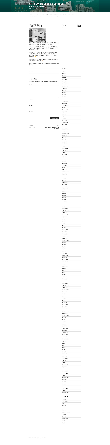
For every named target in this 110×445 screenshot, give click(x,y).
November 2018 (65, 236)
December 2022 (65, 148)
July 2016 (64, 293)
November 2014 (65, 334)
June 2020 (64, 195)
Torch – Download (71, 14)
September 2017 (65, 266)
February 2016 (65, 304)
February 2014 (65, 353)
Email (30, 105)
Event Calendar (50, 16)
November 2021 (65, 167)
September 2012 (65, 377)
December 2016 (65, 283)
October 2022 (64, 152)
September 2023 (65, 133)
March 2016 (64, 302)
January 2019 (64, 231)
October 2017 (64, 263)
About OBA (31, 14)
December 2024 (65, 105)
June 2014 (64, 345)
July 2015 (64, 317)
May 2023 (64, 139)
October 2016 (64, 287)
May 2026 (64, 75)
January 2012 (64, 386)
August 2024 (64, 111)
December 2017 (65, 259)
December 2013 (65, 358)
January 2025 (64, 103)
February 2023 (65, 143)
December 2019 (65, 208)
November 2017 (65, 261)
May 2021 (64, 178)
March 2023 (64, 141)
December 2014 (65, 332)
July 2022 (64, 156)
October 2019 (64, 212)
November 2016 (65, 285)
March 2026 (64, 79)
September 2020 (65, 191)
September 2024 (65, 109)
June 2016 (64, 296)
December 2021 (65, 165)
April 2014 (64, 349)
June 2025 (64, 92)
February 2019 (65, 229)
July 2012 (64, 381)
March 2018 (64, 253)
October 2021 (64, 169)
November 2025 (65, 84)
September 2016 (65, 289)
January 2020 (64, 206)
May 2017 (64, 272)
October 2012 (64, 375)
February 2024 (65, 122)
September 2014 (65, 338)
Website (31, 111)
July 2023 (64, 137)
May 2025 (64, 94)
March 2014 (64, 351)
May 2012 (64, 383)
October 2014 (64, 336)
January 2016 (64, 306)
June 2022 (64, 158)
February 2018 (65, 255)
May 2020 (64, 197)
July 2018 (64, 244)
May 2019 (64, 223)
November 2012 (65, 373)
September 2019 (65, 214)
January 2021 (64, 184)
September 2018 (65, 240)
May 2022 (64, 161)
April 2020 (64, 199)
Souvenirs (57, 16)
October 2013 (64, 362)
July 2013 (64, 368)
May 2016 (64, 298)
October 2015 (64, 313)
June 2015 (64, 319)
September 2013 (65, 364)
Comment (31, 84)
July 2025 (64, 90)
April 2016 (64, 300)
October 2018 (64, 238)
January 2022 (64, 163)
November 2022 (65, 150)
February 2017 (65, 278)
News (63, 407)
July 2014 (64, 343)
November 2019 (65, 210)
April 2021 (64, 180)
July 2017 (64, 268)
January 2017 (64, 281)
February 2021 (65, 182)
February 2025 (65, 101)
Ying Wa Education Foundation (52, 14)
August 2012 (64, 379)
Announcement (65, 399)
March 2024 (64, 120)
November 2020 (65, 186)
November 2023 (65, 129)
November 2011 (65, 388)
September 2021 (65, 171)
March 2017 (64, 276)
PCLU (38, 24)
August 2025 (64, 88)
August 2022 (64, 154)
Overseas (64, 409)
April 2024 (64, 118)
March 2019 (64, 227)
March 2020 (64, 201)
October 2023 (64, 131)
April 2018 (64, 251)
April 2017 (64, 274)
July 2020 (64, 193)
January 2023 (64, 146)
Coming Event (64, 401)
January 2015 (64, 330)
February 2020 (65, 203)
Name (30, 99)
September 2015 (65, 315)
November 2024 (65, 107)
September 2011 (65, 392)
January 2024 (64, 124)
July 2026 (64, 71)
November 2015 (65, 311)
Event (63, 403)
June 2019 (64, 221)
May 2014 (64, 347)
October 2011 (64, 390)
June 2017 (64, 270)
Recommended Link (66, 412)
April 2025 (64, 96)
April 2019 (64, 225)
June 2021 (64, 176)
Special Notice (65, 418)
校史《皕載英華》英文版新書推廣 (35, 16)
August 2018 (64, 242)
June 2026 (64, 73)
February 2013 (65, 371)
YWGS (63, 422)
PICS (44, 16)
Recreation (64, 414)
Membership (63, 14)
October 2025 (64, 86)
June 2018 (64, 246)
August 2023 (64, 135)
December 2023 (65, 126)
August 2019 (64, 216)
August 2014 (64, 341)
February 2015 (65, 328)
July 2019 (64, 218)
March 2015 (64, 326)
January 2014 (64, 356)
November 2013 (65, 360)
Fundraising (64, 405)
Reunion (63, 416)
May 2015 (64, 321)
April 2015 (64, 323)
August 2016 (64, 291)
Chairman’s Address (40, 14)
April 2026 (64, 77)
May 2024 (64, 116)
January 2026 (64, 81)
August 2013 (64, 366)
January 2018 (64, 257)
